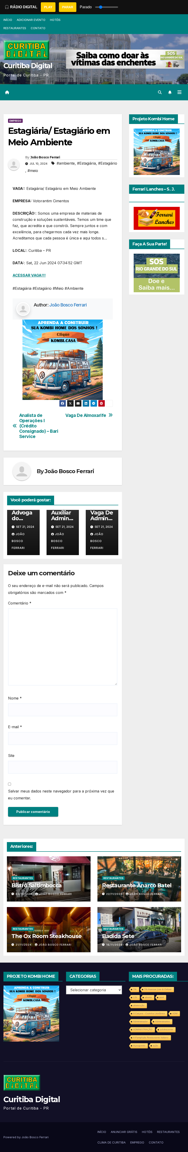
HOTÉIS (55, 20)
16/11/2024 (114, 944)
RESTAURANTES (14, 28)
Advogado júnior (22, 518)
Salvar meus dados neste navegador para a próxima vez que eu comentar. (61, 794)
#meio (33, 170)
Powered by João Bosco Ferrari (26, 1137)
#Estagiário (107, 163)
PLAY (48, 7)
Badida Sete (118, 936)
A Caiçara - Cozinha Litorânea (149, 1013)
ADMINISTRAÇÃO (142, 1029)
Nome (15, 698)
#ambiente (66, 163)
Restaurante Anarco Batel (136, 885)
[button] (160, 92)
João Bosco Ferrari (45, 157)
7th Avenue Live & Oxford (157, 989)
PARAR (67, 7)
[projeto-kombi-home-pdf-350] (62, 359)
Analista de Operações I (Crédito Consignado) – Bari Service (38, 426)
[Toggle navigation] (179, 92)
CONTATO (38, 28)
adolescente (166, 1029)
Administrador (140, 1021)
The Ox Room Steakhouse (46, 936)
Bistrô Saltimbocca (36, 885)
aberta (148, 997)
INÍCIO (7, 20)
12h (135, 997)
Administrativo (162, 1021)
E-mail (15, 727)
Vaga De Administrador (101, 518)
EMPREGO (15, 120)
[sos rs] (157, 272)
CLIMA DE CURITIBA (111, 1142)
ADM (174, 1013)
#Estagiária (86, 163)
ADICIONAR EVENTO (31, 20)
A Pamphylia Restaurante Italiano (151, 1037)
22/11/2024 (115, 894)
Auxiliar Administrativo (62, 518)
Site (11, 755)
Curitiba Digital (27, 66)
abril (161, 997)
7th (135, 989)
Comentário (19, 603)
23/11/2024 (24, 894)
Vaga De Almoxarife (85, 415)
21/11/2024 (24, 944)
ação (155, 1045)
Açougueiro (139, 1045)
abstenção (138, 1005)
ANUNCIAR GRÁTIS (124, 1132)
